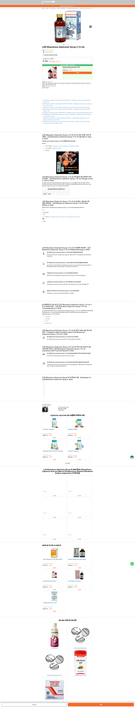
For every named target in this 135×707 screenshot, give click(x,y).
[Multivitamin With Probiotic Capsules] (54, 445)
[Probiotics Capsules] (54, 423)
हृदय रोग (46, 321)
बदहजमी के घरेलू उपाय (56, 148)
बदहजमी (46, 148)
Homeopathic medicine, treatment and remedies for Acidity (65, 146)
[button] (90, 26)
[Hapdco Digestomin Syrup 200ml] (79, 553)
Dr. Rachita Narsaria (63, 407)
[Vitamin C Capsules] (79, 445)
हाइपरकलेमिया (47, 316)
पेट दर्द (44, 216)
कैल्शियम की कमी (48, 323)
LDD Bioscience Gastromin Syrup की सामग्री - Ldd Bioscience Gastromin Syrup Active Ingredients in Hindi (66, 107)
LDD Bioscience (49, 81)
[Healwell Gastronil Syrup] (54, 574)
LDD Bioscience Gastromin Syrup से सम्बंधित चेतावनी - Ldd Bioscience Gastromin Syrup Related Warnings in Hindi (67, 112)
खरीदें (101, 704)
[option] (63, 44)
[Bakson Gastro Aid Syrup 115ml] (52, 72)
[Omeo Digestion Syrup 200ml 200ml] (54, 553)
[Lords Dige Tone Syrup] (79, 574)
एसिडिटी (46, 146)
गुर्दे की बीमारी (47, 319)
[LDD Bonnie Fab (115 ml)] (54, 596)
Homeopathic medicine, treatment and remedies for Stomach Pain (64, 216)
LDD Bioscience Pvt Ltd (50, 86)
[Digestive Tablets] (79, 423)
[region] (11, 94)
